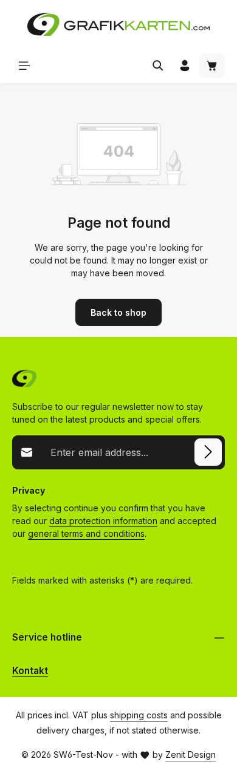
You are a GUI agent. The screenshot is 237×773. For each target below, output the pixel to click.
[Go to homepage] (118, 24)
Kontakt (30, 670)
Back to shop (118, 312)
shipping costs (139, 715)
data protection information (103, 521)
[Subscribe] (208, 452)
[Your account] (185, 65)
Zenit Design (190, 754)
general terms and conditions (86, 533)
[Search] (158, 65)
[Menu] (24, 65)
